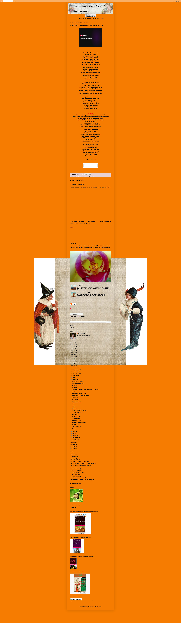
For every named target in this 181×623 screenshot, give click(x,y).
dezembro (76, 367)
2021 (72, 354)
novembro (76, 369)
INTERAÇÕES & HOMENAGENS (79, 465)
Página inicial (91, 221)
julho (74, 377)
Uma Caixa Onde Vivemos (79, 393)
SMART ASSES (76, 424)
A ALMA (73, 454)
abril (74, 433)
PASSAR (74, 408)
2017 (72, 363)
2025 (72, 346)
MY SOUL (74, 385)
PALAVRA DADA (76, 402)
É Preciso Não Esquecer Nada (80, 395)
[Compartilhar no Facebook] (89, 174)
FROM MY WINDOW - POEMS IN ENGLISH (82, 463)
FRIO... (74, 404)
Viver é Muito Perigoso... (79, 410)
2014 (72, 444)
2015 (72, 442)
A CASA (73, 456)
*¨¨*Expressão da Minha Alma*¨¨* (87, 5)
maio (74, 431)
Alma (73, 391)
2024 (73, 348)
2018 (72, 361)
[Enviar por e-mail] (85, 174)
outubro (75, 371)
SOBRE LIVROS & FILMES (78, 478)
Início (72, 327)
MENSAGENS (74, 469)
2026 (73, 344)
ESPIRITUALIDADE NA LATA (78, 461)
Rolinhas (74, 406)
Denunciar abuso (75, 483)
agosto (75, 375)
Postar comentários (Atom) (82, 223)
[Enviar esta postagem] (82, 174)
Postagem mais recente (77, 221)
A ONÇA (74, 387)
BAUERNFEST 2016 (77, 381)
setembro (76, 373)
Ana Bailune (81, 333)
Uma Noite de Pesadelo (83, 293)
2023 (73, 350)
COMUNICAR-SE (76, 426)
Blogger (99, 606)
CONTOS (73, 458)
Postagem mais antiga (104, 221)
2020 (73, 357)
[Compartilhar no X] (87, 174)
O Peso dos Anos (77, 412)
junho (74, 379)
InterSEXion (75, 399)
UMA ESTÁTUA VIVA (77, 383)
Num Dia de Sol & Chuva (79, 422)
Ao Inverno (75, 397)
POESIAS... (74, 474)
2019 (72, 359)
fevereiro (75, 437)
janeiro (75, 439)
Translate (82, 316)
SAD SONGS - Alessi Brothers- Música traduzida (85, 389)
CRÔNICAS (74, 459)
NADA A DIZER (75, 470)
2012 (72, 448)
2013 (72, 446)
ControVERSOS (76, 416)
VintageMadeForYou (97, 18)
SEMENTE (73, 243)
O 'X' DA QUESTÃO (76, 472)
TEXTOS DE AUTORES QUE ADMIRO (86, 176)
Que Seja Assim (76, 420)
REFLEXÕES (74, 476)
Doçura (74, 428)
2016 (72, 365)
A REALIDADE (76, 418)
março (75, 435)
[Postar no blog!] (86, 174)
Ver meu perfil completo (83, 335)
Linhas (79, 285)
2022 (73, 352)
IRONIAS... (74, 467)
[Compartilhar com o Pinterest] (90, 174)
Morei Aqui (75, 414)
